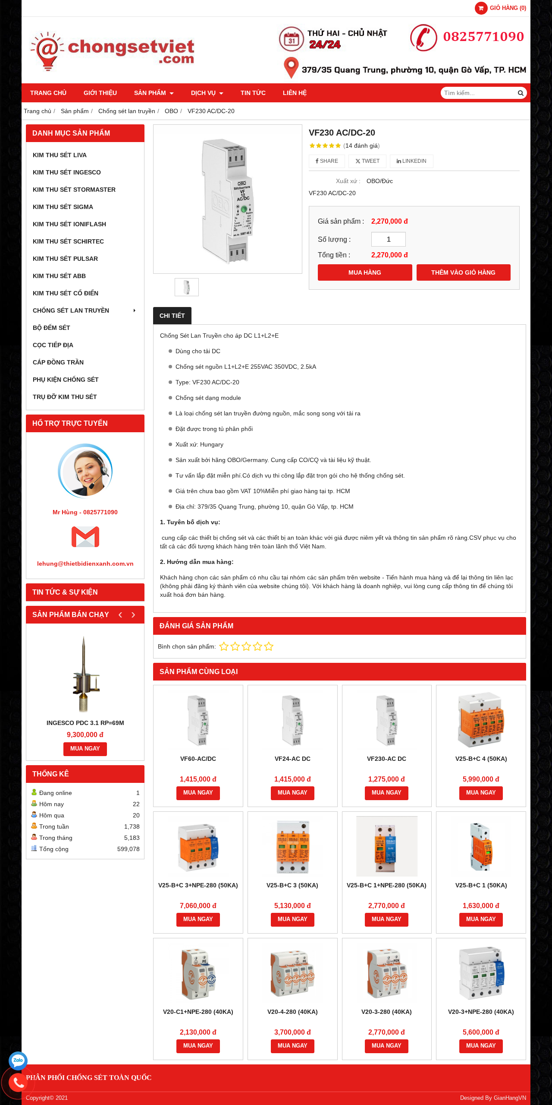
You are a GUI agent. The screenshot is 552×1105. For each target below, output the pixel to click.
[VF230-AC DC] (387, 720)
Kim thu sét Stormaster (74, 189)
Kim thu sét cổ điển (65, 293)
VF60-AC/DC (198, 758)
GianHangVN (510, 1098)
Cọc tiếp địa (53, 345)
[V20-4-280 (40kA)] (292, 973)
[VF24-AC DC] (292, 720)
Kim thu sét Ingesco (67, 172)
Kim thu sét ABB (59, 275)
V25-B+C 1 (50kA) (481, 885)
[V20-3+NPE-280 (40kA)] (481, 973)
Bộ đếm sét (51, 327)
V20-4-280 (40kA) (292, 1011)
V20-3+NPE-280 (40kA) (481, 1011)
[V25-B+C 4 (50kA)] (481, 720)
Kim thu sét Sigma (63, 206)
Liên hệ (295, 92)
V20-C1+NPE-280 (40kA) (198, 1011)
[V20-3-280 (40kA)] (387, 973)
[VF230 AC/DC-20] (228, 199)
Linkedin (414, 161)
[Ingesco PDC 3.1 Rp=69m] (85, 673)
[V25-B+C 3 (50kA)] (292, 846)
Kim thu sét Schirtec (68, 241)
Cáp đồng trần (58, 362)
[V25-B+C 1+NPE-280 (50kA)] (387, 846)
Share (328, 161)
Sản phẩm (151, 92)
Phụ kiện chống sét (66, 379)
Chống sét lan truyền (71, 310)
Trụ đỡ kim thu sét (65, 396)
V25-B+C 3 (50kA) (292, 885)
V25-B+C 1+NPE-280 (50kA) (387, 885)
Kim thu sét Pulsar (65, 258)
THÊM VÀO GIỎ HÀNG (463, 272)
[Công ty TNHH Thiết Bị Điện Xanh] (276, 81)
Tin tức (253, 92)
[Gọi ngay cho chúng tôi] (18, 1082)
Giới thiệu (100, 92)
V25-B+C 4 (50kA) (481, 758)
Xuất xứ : (348, 180)
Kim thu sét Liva (60, 155)
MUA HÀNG (364, 272)
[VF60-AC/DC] (198, 720)
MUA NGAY (85, 749)
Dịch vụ (204, 92)
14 (361, 145)
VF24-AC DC (292, 758)
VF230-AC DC (386, 758)
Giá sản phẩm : (341, 221)
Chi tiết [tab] (172, 315)
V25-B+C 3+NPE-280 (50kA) (198, 885)
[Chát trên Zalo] (18, 1060)
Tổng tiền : (334, 255)
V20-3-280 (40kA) (386, 1011)
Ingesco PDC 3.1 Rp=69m (85, 722)
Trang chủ (48, 92)
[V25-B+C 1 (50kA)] (481, 846)
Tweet (370, 161)
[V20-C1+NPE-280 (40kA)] (198, 973)
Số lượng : (334, 239)
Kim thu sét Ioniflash (69, 224)
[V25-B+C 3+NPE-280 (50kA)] (198, 846)
